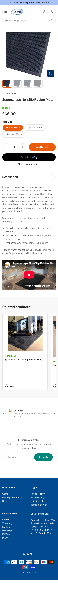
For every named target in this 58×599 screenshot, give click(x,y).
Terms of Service (39, 504)
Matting (6, 527)
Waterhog (7, 523)
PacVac (6, 538)
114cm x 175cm (14, 134)
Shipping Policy (38, 501)
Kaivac (5, 519)
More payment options (29, 164)
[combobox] (29, 20)
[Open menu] (5, 11)
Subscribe (43, 457)
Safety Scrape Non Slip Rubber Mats (23, 359)
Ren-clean (7, 530)
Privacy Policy (38, 493)
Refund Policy (37, 497)
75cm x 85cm (13, 127)
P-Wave (6, 534)
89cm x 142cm (35, 127)
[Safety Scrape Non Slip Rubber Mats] (25, 333)
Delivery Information (30, 2)
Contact (14, 2)
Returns (46, 2)
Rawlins (32, 572)
